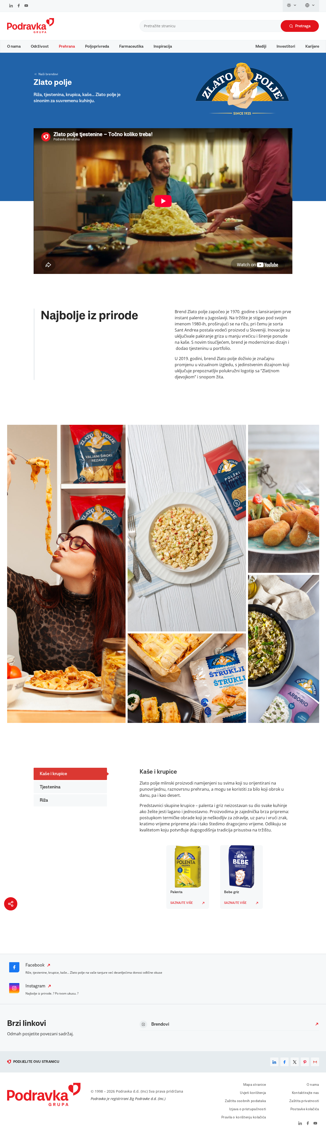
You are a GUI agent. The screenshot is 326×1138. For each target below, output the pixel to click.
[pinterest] (305, 1061)
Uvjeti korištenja (253, 1093)
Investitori (286, 46)
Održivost (40, 46)
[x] (295, 1061)
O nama (14, 46)
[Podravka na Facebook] (19, 6)
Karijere (312, 46)
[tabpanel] (189, 877)
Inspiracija (163, 46)
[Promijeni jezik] (310, 6)
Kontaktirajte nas (305, 1093)
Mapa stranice (254, 1085)
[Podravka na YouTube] (26, 6)
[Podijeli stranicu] (10, 903)
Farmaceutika (131, 46)
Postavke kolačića (304, 1109)
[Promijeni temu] (292, 6)
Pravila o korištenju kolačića (243, 1117)
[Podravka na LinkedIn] (11, 6)
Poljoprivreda (97, 46)
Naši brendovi (48, 74)
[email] (315, 1061)
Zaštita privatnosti (304, 1101)
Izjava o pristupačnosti (247, 1109)
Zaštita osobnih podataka (245, 1101)
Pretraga (302, 26)
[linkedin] (274, 1061)
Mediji (260, 46)
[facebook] (284, 1061)
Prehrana (67, 46)
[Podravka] (30, 32)
